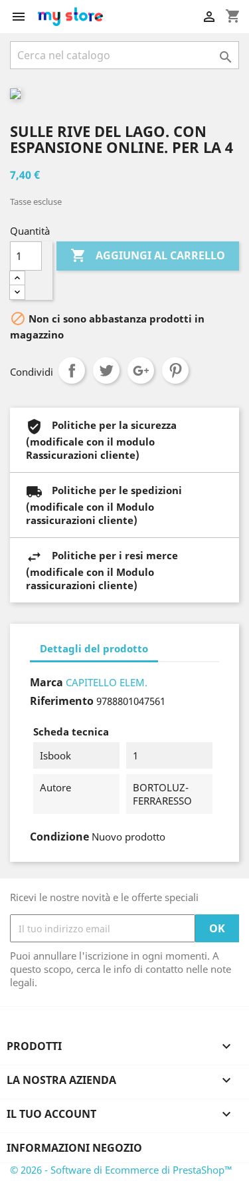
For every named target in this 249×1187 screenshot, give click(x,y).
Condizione (59, 836)
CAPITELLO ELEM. (106, 682)
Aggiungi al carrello (147, 255)
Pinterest (175, 370)
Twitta (106, 370)
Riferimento (62, 701)
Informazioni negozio (74, 1147)
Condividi (71, 370)
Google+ (140, 370)
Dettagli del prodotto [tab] (94, 648)
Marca (46, 682)
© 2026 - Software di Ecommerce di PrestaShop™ (121, 1169)
